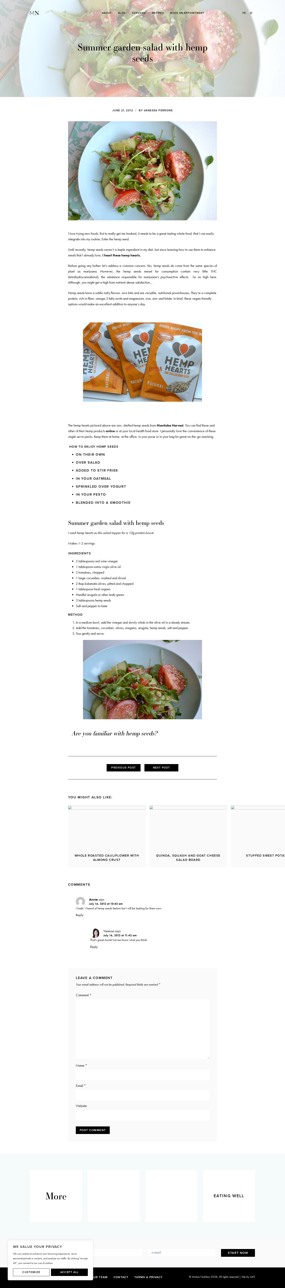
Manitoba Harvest (170, 425)
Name (81, 1065)
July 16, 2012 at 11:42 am (120, 935)
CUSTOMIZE (31, 1272)
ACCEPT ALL (69, 1272)
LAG (252, 1277)
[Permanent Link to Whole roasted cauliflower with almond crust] (107, 827)
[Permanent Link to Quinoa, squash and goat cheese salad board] (188, 827)
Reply (79, 915)
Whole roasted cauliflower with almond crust (107, 858)
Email (81, 1085)
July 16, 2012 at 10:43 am (106, 904)
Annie (93, 899)
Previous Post (123, 767)
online (110, 431)
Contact (121, 1277)
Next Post (161, 767)
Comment (83, 995)
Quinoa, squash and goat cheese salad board (188, 858)
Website (81, 1106)
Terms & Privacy (148, 1277)
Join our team (95, 1277)
